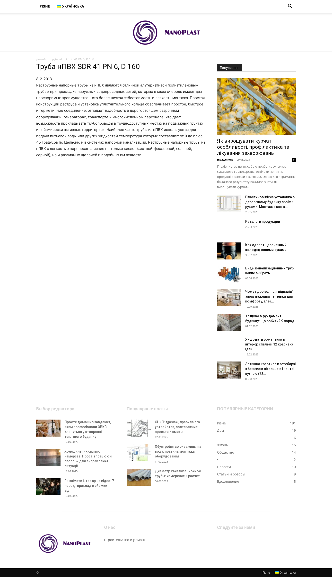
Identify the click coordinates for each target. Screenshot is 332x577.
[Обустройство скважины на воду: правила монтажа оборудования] (139, 452)
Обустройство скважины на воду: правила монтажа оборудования (178, 451)
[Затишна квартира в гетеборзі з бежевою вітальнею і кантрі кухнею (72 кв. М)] (229, 370)
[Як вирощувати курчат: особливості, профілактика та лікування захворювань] (256, 106)
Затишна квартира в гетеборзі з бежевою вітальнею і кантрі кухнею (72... (270, 369)
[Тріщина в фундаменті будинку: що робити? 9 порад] (229, 322)
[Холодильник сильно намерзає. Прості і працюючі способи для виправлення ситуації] (48, 457)
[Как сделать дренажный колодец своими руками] (229, 250)
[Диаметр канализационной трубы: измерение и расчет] (139, 477)
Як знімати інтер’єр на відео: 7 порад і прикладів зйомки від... (89, 485)
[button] (290, 6)
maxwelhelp (225, 159)
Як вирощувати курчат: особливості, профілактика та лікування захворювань (253, 147)
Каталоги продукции (262, 222)
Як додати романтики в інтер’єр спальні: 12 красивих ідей (269, 344)
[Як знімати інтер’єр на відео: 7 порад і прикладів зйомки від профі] (48, 486)
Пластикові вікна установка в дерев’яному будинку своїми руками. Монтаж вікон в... (270, 202)
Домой (41, 59)
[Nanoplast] (166, 32)
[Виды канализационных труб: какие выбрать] (229, 274)
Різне (45, 6)
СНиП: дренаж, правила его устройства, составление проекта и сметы (177, 427)
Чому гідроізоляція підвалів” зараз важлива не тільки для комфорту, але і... (269, 296)
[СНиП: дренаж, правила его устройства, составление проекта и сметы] (139, 428)
